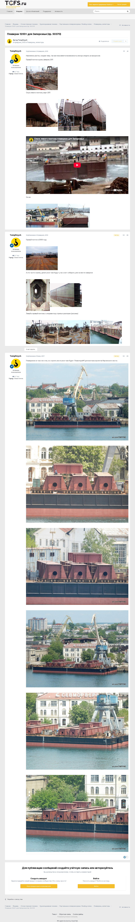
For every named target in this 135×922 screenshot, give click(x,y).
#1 (127, 51)
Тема (54, 914)
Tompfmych (22, 40)
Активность (59, 11)
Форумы (19, 11)
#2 (127, 235)
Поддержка (47, 11)
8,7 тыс (16, 71)
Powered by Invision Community (67, 917)
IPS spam (60, 921)
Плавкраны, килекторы (35, 42)
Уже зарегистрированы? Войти (100, 4)
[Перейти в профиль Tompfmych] (9, 41)
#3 (127, 356)
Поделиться (104, 41)
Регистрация (121, 4)
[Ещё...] (124, 51)
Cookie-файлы (78, 914)
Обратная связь (65, 914)
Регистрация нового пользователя (39, 886)
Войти (96, 886)
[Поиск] (127, 11)
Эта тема (120, 11)
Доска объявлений (32, 11)
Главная (9, 11)
